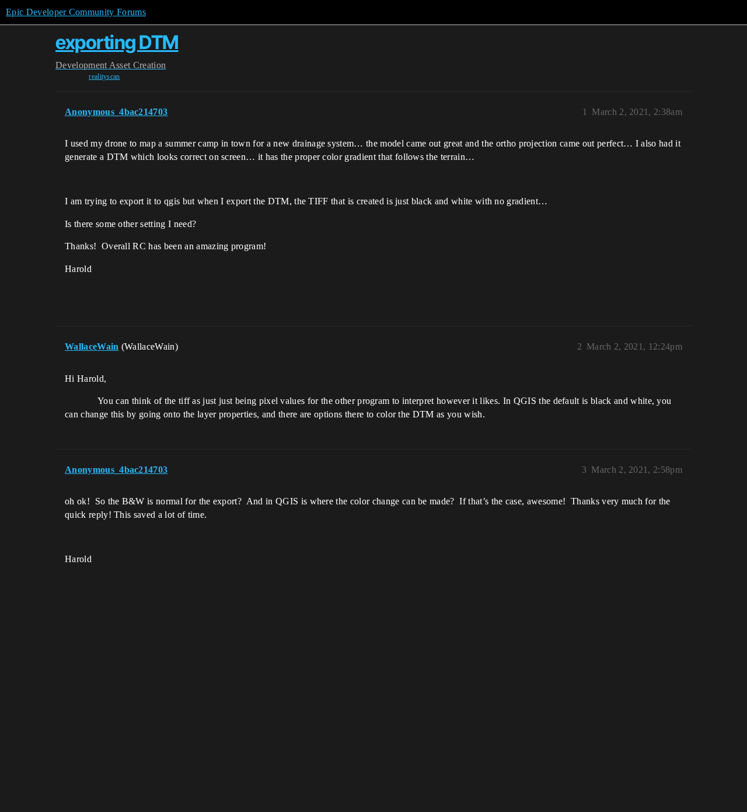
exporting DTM (117, 42)
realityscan (104, 76)
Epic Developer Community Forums (76, 12)
